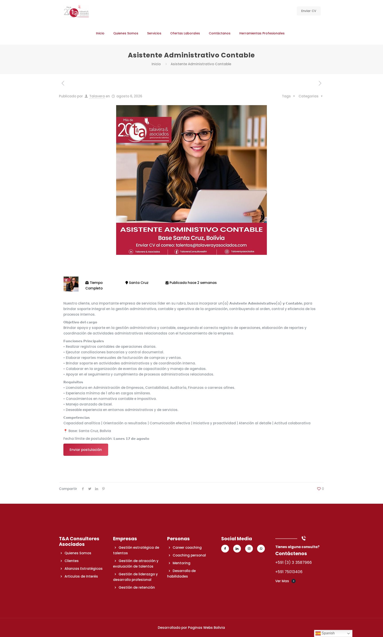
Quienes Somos (77, 553)
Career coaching (187, 547)
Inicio (156, 64)
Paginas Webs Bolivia (206, 627)
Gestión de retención (137, 587)
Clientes (71, 560)
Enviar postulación (86, 449)
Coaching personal (189, 555)
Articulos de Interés (81, 576)
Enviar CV (308, 11)
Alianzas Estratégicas (83, 568)
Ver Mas (282, 581)
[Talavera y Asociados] (76, 11)
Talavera (97, 96)
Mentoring (181, 563)
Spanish (328, 633)
